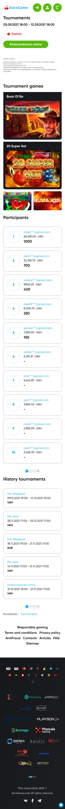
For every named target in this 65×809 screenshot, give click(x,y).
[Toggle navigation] (57, 7)
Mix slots (12, 516)
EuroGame (10, 614)
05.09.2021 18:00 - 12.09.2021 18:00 (28, 25)
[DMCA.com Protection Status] (32, 777)
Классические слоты (21, 584)
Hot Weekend (16, 493)
